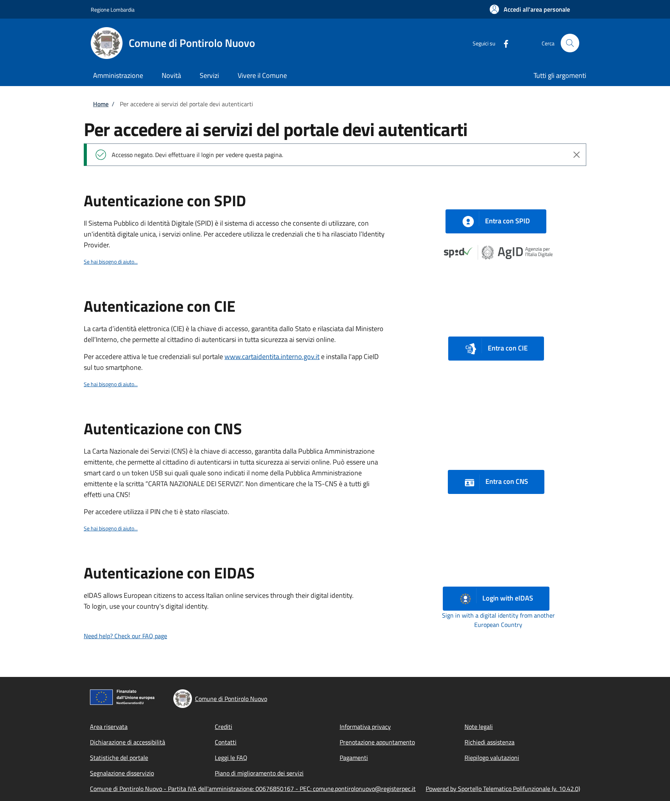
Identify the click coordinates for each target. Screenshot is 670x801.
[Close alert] (576, 154)
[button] (529, 9)
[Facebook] (503, 43)
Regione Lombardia (113, 9)
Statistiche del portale (119, 757)
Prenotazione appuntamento (377, 742)
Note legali (479, 726)
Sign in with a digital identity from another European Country (498, 620)
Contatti (226, 742)
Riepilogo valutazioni (492, 757)
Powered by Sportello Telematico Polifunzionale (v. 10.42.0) (503, 788)
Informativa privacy (365, 726)
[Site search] (570, 43)
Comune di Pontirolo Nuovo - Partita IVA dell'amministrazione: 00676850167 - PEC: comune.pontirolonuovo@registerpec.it (253, 788)
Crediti (223, 726)
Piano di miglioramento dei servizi (259, 773)
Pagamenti (354, 757)
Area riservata (109, 726)
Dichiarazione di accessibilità (127, 742)
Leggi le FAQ (231, 757)
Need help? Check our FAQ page (125, 635)
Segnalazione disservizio (122, 773)
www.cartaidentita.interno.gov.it (271, 356)
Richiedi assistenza (490, 742)
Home (101, 104)
